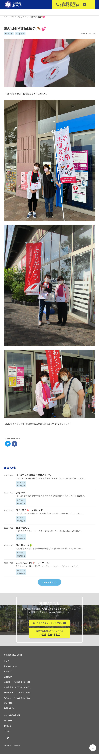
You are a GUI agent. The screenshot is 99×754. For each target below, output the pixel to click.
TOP (6, 17)
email (84, 4)
